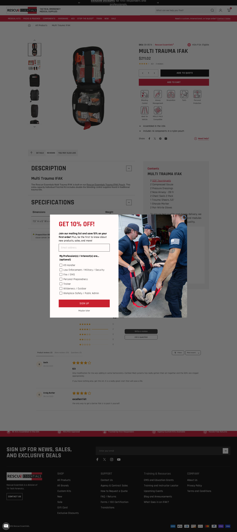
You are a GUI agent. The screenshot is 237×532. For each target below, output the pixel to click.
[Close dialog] (184, 218)
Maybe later (84, 310)
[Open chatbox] (6, 526)
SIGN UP (84, 303)
